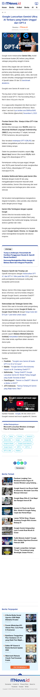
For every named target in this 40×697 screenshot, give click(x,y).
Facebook (14, 686)
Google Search (8, 447)
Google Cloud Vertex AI (24, 443)
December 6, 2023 (30, 113)
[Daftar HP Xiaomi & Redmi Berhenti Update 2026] (31, 648)
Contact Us (16, 684)
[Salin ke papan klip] (25, 463)
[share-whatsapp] (21, 463)
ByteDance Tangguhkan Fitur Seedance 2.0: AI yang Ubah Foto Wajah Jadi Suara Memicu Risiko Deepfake (14, 638)
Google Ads (27, 440)
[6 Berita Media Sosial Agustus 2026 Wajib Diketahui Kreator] (31, 618)
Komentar (21, 468)
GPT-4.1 (27, 447)
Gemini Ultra (7, 440)
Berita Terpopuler (10, 609)
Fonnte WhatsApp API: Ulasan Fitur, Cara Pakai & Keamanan (14, 627)
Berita (11, 7)
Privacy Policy (24, 684)
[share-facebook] (14, 463)
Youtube (21, 686)
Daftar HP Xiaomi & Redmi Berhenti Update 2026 (14, 648)
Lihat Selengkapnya (19, 667)
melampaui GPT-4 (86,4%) (22, 141)
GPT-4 (19, 447)
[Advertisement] (20, 580)
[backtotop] (20, 675)
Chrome (19, 436)
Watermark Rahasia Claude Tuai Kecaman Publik (13, 658)
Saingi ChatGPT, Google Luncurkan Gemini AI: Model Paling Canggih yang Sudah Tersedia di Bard (20, 375)
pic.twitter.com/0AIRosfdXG (25, 110)
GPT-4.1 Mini (7, 450)
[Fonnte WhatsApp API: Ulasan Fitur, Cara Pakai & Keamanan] (31, 628)
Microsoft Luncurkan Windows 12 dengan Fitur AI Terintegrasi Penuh (19, 428)
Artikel (19, 7)
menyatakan (13, 337)
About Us (32, 684)
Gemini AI (29, 436)
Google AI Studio (8, 443)
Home (4, 7)
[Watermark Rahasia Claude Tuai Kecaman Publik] (31, 658)
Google (18, 414)
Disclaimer (8, 684)
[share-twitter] (18, 463)
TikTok (26, 686)
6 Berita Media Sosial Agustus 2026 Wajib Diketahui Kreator (13, 617)
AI (32, 7)
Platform (18, 450)
